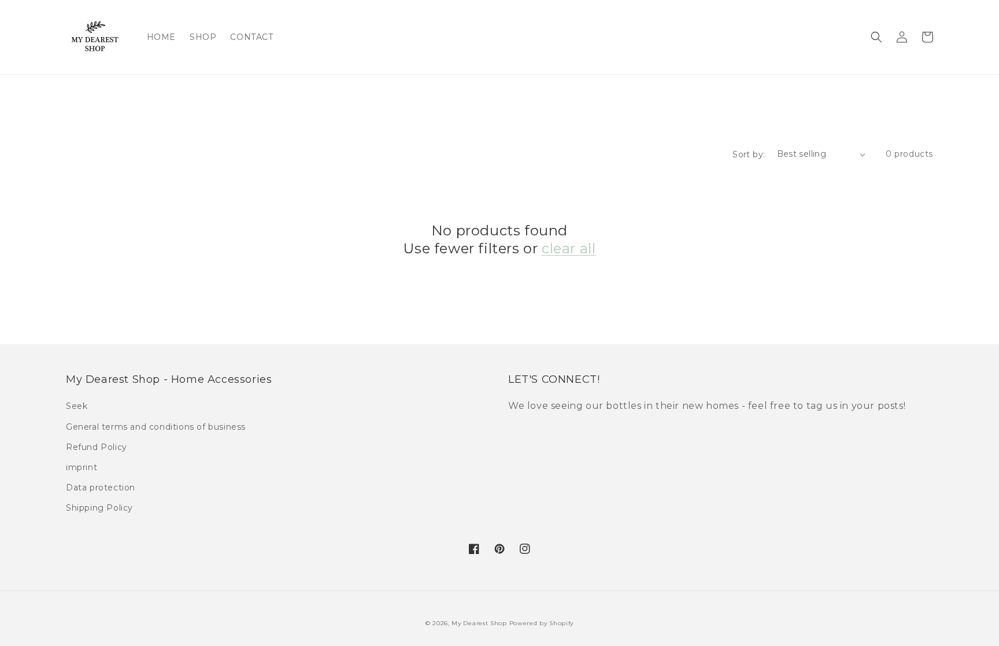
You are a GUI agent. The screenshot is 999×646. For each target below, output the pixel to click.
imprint (81, 467)
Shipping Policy (99, 508)
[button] (876, 37)
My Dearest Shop (479, 623)
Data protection (100, 487)
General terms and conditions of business (156, 427)
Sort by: (748, 154)
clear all (568, 248)
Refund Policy (96, 447)
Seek (76, 406)
